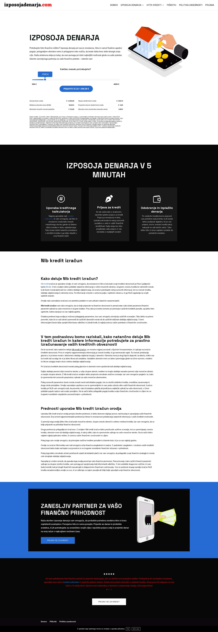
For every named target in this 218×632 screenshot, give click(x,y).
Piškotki (171, 5)
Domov (114, 5)
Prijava (209, 5)
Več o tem (136, 629)
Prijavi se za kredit (58, 540)
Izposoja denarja (131, 5)
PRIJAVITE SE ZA (76, 88)
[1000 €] (45, 79)
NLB (48, 287)
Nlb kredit (45, 284)
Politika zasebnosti (190, 5)
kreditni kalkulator (71, 582)
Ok (128, 629)
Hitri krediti (154, 5)
